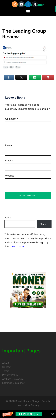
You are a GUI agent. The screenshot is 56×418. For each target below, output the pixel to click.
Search (8, 217)
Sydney (35, 405)
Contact (6, 366)
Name (9, 145)
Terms (5, 370)
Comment (11, 118)
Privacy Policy (10, 374)
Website (9, 175)
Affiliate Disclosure (13, 378)
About (5, 362)
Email (9, 160)
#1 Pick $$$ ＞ (29, 414)
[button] (28, 414)
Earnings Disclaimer (13, 382)
